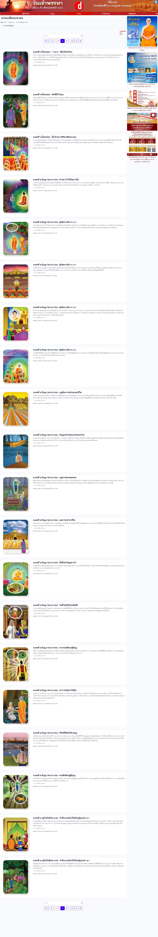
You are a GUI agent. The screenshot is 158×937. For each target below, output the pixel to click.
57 (76, 41)
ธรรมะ (79, 14)
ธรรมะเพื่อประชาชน (23, 22)
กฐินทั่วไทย (25, 14)
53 (66, 41)
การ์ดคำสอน (106, 14)
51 (58, 41)
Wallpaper (132, 14)
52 (62, 41)
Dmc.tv (4, 22)
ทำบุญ (52, 14)
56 (72, 41)
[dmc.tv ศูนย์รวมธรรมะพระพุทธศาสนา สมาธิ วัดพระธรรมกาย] (79, 6)
